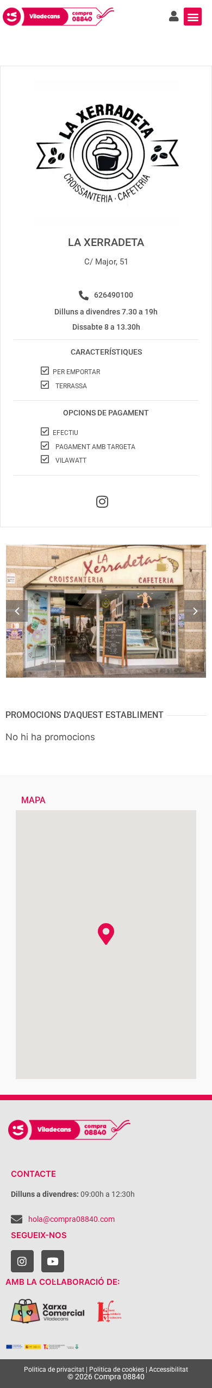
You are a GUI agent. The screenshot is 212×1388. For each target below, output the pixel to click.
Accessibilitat (168, 1369)
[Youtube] (52, 1261)
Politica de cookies (116, 1369)
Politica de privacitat (54, 1369)
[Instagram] (22, 1261)
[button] (193, 17)
